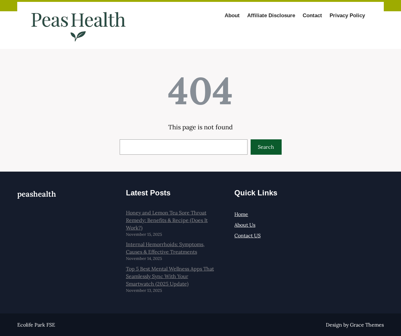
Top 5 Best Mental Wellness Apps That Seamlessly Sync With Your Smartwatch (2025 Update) (170, 276)
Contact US (247, 235)
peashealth (36, 194)
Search (266, 147)
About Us (244, 225)
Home (241, 214)
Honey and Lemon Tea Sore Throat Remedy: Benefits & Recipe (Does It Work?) (167, 220)
